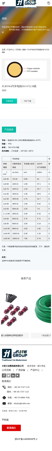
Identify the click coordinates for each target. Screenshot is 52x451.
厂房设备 (20, 370)
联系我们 (11, 428)
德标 (4, 18)
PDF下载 (27, 101)
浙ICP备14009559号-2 (26, 439)
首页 (3, 50)
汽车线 (18, 50)
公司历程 (6, 370)
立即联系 (9, 101)
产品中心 (10, 50)
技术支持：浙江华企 (36, 366)
